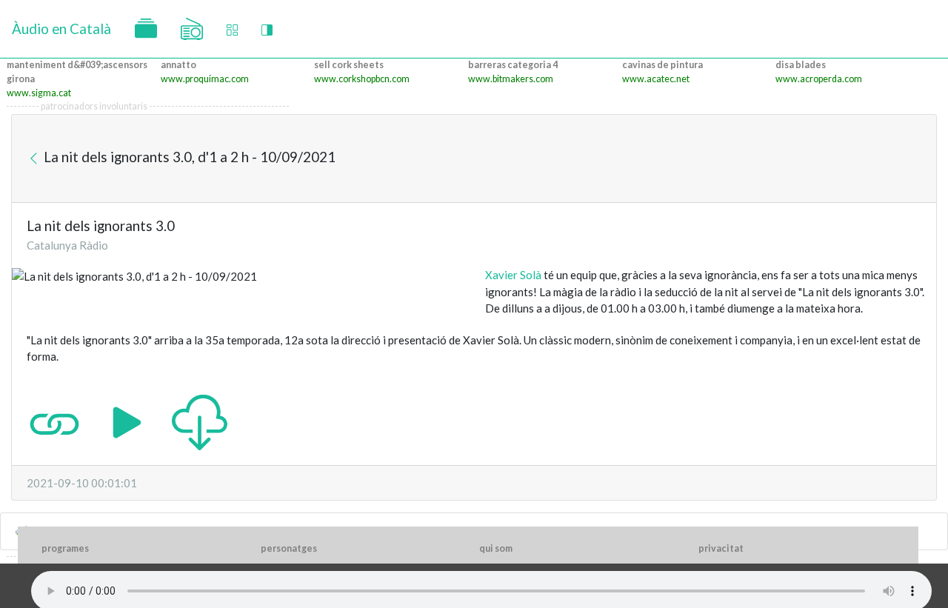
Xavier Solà (513, 274)
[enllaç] (54, 420)
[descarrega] (199, 420)
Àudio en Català (61, 28)
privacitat (721, 548)
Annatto (178, 64)
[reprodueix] (127, 420)
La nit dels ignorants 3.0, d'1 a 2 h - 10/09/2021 (188, 156)
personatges (289, 548)
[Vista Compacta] (232, 29)
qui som (496, 548)
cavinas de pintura (662, 64)
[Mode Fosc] (267, 29)
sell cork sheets (349, 64)
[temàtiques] (146, 29)
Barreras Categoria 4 (513, 64)
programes (65, 548)
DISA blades (800, 64)
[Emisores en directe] (192, 29)
